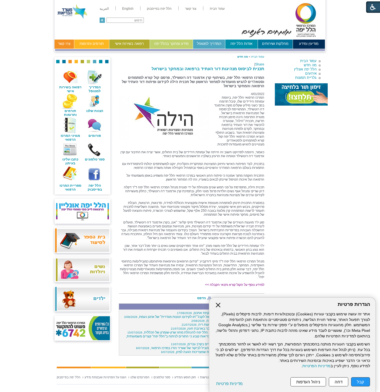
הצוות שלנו (94, 111)
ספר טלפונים (95, 159)
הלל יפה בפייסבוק (95, 187)
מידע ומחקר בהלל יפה (171, 44)
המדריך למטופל (209, 44)
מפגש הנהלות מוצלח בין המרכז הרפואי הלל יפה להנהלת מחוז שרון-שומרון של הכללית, (195, 332)
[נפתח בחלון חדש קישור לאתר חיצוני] (301, 94)
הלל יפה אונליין (305, 69)
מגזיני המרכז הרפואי (70, 138)
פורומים (94, 136)
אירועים (311, 73)
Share (259, 64)
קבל (360, 381)
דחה (338, 381)
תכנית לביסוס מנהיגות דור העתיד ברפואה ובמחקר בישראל (208, 68)
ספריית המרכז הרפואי (70, 187)
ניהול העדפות (308, 381)
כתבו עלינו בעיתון (70, 161)
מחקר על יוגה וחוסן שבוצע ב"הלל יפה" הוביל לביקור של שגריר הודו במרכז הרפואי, (199, 348)
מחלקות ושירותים (275, 44)
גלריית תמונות (306, 78)
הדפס (201, 298)
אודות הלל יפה (241, 44)
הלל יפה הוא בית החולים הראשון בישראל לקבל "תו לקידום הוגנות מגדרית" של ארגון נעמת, (193, 317)
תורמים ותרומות (92, 44)
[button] (102, 20)
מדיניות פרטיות (229, 383)
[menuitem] (217, 9)
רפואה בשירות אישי (129, 44)
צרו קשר (64, 44)
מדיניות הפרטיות (316, 366)
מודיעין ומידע (309, 44)
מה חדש (310, 65)
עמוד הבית (308, 61)
